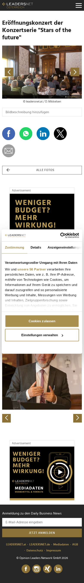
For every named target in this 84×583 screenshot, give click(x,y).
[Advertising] (42, 473)
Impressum (53, 550)
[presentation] (6, 418)
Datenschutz (34, 550)
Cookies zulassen (42, 321)
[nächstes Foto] (62, 72)
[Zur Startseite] (17, 5)
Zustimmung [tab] (14, 247)
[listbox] (42, 384)
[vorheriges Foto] (22, 72)
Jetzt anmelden (42, 532)
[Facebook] (26, 569)
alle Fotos (45, 170)
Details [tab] (36, 247)
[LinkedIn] (58, 569)
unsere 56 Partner (31, 269)
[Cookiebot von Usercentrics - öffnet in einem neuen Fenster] (60, 235)
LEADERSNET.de (39, 544)
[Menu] (78, 5)
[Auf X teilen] (60, 133)
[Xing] (47, 569)
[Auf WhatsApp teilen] (25, 133)
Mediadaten (61, 544)
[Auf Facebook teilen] (8, 133)
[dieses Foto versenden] (8, 150)
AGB (75, 544)
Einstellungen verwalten (39, 335)
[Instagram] (36, 569)
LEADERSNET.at (16, 544)
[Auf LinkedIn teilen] (43, 133)
